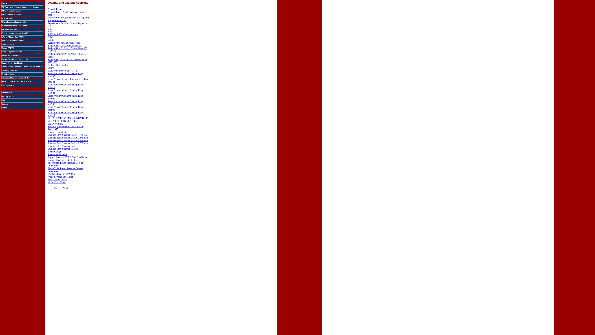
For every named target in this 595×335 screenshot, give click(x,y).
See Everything (55, 123)
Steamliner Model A (57, 154)
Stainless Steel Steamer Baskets (63, 146)
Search (51, 68)
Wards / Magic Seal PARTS (61, 174)
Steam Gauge (54, 151)
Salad (50, 37)
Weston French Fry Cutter (60, 176)
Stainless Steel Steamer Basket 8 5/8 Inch (68, 137)
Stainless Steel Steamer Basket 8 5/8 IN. (67, 135)
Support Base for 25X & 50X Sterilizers (67, 157)
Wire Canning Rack (57, 179)
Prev (56, 188)
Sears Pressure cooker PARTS (62, 70)
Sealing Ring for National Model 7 (65, 42)
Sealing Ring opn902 (58, 65)
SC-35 (51, 40)
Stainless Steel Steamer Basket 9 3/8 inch (68, 140)
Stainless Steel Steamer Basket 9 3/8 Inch (68, 143)
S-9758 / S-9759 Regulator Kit (63, 34)
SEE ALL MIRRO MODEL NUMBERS (68, 118)
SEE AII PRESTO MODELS (62, 121)
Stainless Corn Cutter (58, 132)
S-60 (50, 28)
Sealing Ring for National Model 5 (65, 45)
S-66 (50, 31)
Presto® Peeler (55, 9)
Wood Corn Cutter (57, 182)
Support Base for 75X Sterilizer (63, 160)
